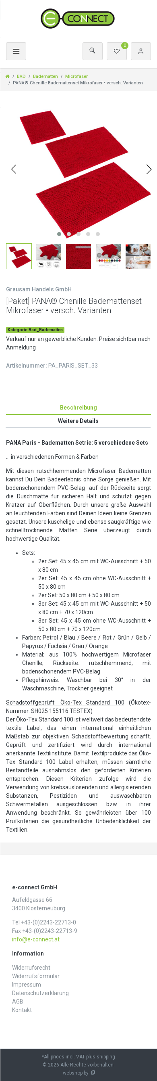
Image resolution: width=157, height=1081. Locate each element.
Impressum (26, 984)
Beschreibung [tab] (78, 407)
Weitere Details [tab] (78, 421)
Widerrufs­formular (36, 976)
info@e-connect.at (36, 939)
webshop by (76, 1073)
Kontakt (22, 1010)
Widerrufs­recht (31, 967)
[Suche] (92, 51)
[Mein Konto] (141, 51)
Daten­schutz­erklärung (40, 993)
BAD (21, 76)
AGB (17, 1001)
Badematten (45, 76)
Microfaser (76, 76)
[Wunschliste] (117, 51)
